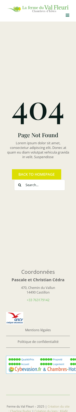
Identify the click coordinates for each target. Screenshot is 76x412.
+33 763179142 (38, 300)
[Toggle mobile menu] (68, 15)
